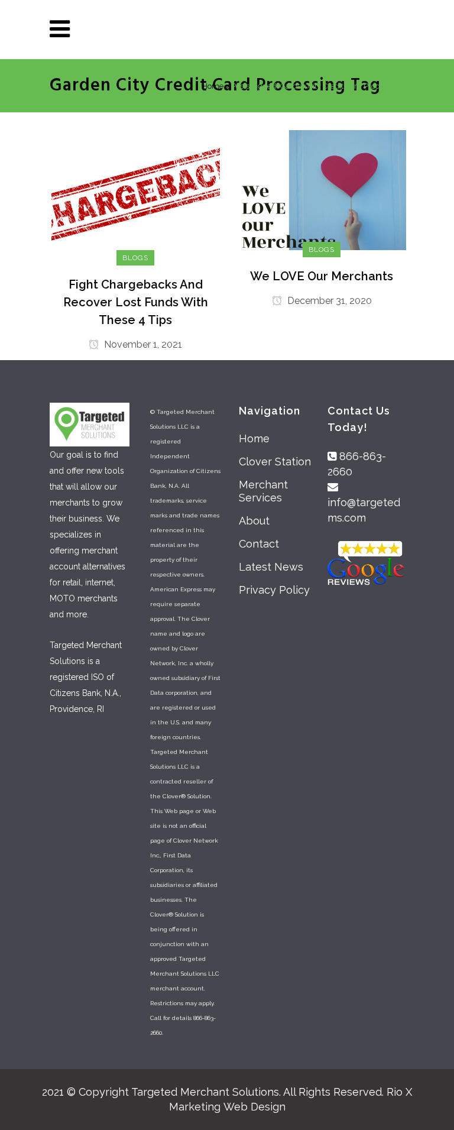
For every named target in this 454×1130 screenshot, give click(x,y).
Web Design (254, 1106)
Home (212, 86)
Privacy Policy (274, 590)
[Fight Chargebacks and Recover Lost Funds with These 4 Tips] (135, 193)
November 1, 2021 (142, 344)
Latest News (271, 567)
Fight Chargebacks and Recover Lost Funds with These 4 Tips (135, 302)
